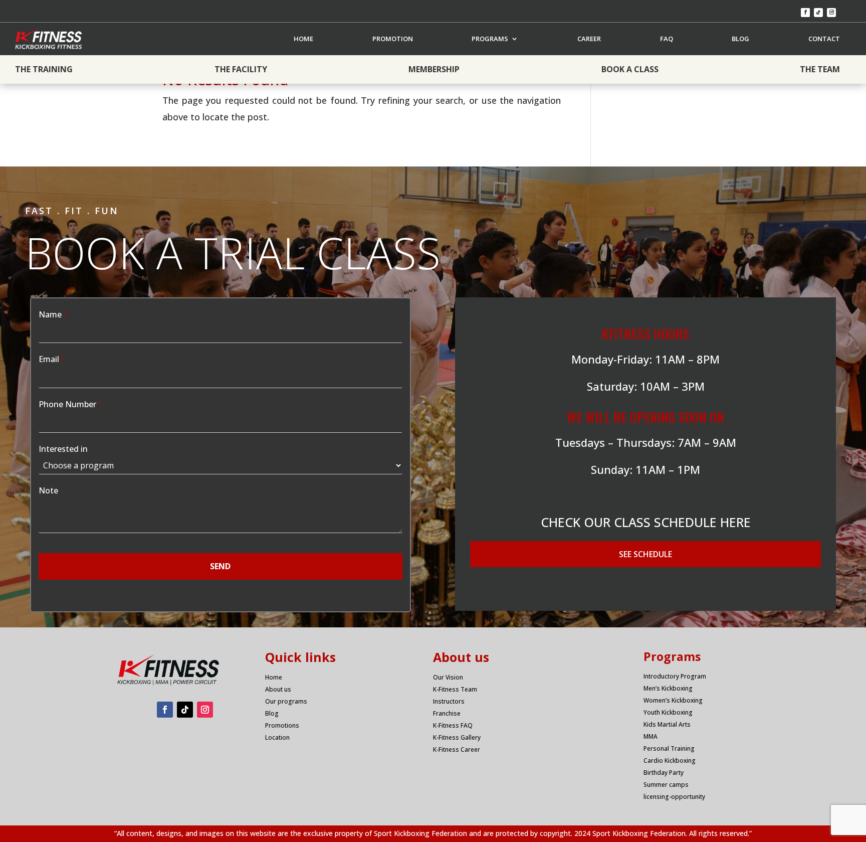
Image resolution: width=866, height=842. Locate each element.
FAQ (666, 39)
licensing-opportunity (674, 796)
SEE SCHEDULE (645, 554)
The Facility (240, 69)
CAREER (589, 39)
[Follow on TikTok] (818, 12)
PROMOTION (392, 39)
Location (277, 737)
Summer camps (666, 784)
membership (434, 69)
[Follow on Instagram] (831, 12)
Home (273, 677)
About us (278, 689)
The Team (820, 69)
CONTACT (824, 39)
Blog (272, 713)
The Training (44, 69)
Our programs (286, 701)
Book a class (630, 69)
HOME (303, 39)
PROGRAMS (490, 39)
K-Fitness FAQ (453, 725)
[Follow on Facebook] (805, 12)
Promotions (282, 725)
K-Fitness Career (456, 749)
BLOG (740, 39)
